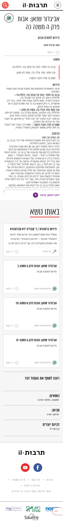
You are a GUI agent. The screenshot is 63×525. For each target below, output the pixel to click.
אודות (50, 480)
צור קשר (36, 480)
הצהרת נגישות (32, 485)
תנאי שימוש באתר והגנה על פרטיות (31, 491)
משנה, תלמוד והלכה (47, 399)
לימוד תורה (52, 414)
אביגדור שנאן (49, 45)
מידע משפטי (18, 480)
